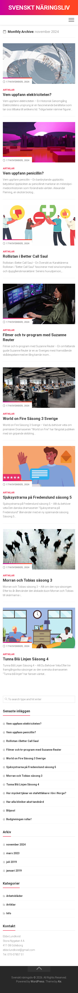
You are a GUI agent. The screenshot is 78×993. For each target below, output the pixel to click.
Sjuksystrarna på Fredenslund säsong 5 (37, 497)
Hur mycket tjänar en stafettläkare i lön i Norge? (36, 793)
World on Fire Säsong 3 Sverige (30, 418)
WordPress (37, 981)
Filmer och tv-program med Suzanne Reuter (33, 749)
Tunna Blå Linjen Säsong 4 (25, 659)
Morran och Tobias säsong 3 (27, 580)
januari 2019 (14, 870)
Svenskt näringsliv (39, 7)
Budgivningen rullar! (19, 819)
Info (8, 913)
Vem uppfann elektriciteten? (27, 94)
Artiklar (8, 89)
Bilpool (10, 810)
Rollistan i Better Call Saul (25, 256)
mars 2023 (13, 853)
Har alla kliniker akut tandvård (25, 801)
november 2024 (16, 844)
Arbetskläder (14, 895)
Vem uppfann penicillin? (23, 173)
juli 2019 (11, 861)
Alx (59, 981)
